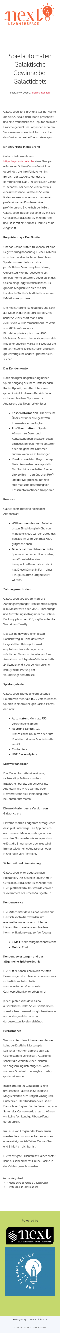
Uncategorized (15, 1178)
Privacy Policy (19, 1319)
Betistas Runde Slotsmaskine (22, 1186)
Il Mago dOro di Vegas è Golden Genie (27, 1182)
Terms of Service (38, 1319)
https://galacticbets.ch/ (18, 161)
